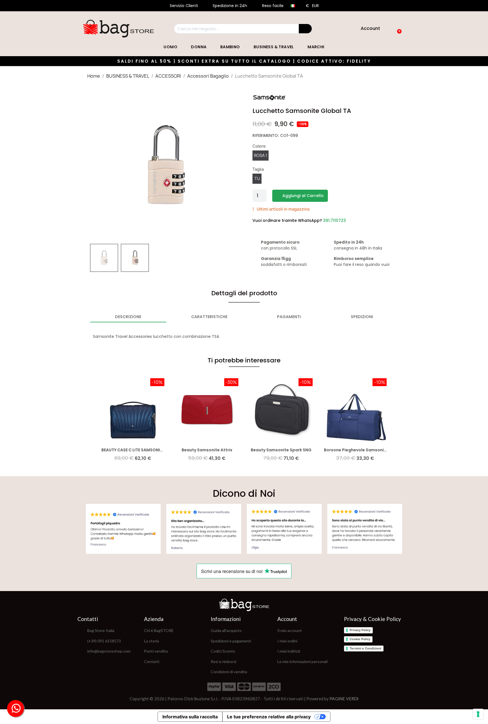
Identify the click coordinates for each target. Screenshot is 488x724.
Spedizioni (362, 317)
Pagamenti (289, 317)
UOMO (170, 47)
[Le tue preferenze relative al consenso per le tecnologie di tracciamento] (478, 714)
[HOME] (118, 29)
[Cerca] (305, 28)
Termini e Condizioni (365, 648)
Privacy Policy (360, 630)
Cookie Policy (360, 639)
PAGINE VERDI (344, 698)
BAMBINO (230, 47)
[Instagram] (362, 661)
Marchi (316, 47)
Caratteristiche (209, 317)
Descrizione (128, 317)
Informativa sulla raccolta (190, 716)
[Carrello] (397, 28)
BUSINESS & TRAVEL (274, 47)
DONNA (198, 47)
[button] (96, 165)
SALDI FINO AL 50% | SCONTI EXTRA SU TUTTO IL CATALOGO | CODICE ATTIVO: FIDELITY (244, 61)
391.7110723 (334, 220)
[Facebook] (348, 661)
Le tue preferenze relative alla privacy (269, 716)
